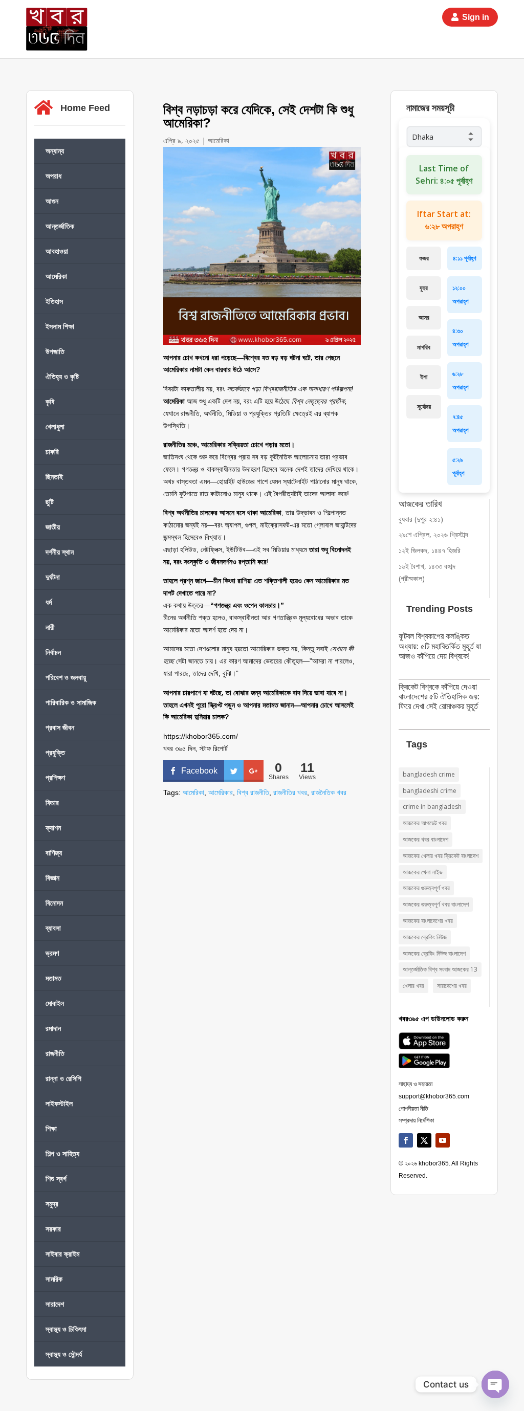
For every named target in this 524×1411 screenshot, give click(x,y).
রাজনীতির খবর (290, 792)
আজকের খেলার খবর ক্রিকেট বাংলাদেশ (440, 855)
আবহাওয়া (57, 251)
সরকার (53, 1228)
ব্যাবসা (53, 928)
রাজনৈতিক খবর (328, 792)
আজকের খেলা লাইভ (423, 872)
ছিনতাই (54, 476)
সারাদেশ (55, 1304)
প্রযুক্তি (55, 752)
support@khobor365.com (434, 1096)
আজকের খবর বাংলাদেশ (425, 839)
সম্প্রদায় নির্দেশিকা (416, 1120)
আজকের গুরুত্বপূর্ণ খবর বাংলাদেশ (436, 904)
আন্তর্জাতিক (60, 226)
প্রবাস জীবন (60, 727)
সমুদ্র (52, 1203)
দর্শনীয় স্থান (60, 552)
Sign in (475, 17)
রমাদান (53, 1028)
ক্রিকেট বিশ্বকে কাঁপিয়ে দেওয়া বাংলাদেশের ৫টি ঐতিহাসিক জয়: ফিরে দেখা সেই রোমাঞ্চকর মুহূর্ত (439, 696)
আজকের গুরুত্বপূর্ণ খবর (426, 888)
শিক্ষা (51, 1128)
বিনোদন (54, 903)
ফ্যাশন (53, 827)
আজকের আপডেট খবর (425, 823)
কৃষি (50, 401)
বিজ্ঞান (52, 878)
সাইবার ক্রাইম (62, 1254)
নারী (50, 627)
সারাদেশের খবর (452, 985)
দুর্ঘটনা (53, 577)
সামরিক (54, 1279)
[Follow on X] (424, 1140)
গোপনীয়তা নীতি (413, 1108)
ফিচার (52, 802)
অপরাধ (53, 176)
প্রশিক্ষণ (55, 777)
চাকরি (52, 451)
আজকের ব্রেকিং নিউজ (425, 937)
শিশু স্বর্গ (56, 1178)
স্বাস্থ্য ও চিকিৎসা (66, 1329)
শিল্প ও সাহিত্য (62, 1153)
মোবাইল (55, 1003)
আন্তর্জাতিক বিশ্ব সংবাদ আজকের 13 (440, 969)
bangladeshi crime (429, 790)
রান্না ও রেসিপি (63, 1078)
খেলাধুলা (55, 426)
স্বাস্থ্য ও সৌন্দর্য (64, 1354)
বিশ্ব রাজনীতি (253, 792)
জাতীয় (53, 527)
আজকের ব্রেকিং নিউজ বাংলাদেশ (434, 953)
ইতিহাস (54, 301)
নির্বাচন (53, 652)
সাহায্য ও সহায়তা (415, 1084)
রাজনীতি (55, 1053)
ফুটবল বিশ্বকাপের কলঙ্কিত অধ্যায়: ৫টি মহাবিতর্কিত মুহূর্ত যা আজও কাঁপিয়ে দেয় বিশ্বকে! (440, 646)
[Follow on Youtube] (442, 1140)
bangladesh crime (429, 774)
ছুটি (50, 501)
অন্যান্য (55, 151)
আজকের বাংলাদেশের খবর (428, 920)
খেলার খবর (413, 985)
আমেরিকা (56, 276)
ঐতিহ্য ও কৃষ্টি (62, 376)
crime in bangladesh (432, 806)
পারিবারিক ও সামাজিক (71, 702)
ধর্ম (49, 602)
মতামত (53, 978)
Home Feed (85, 108)
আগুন (52, 201)
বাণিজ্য (54, 852)
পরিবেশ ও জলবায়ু (66, 677)
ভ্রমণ (52, 953)
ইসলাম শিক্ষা (60, 326)
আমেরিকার (220, 792)
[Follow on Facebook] (406, 1140)
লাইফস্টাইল (59, 1103)
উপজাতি (55, 351)
